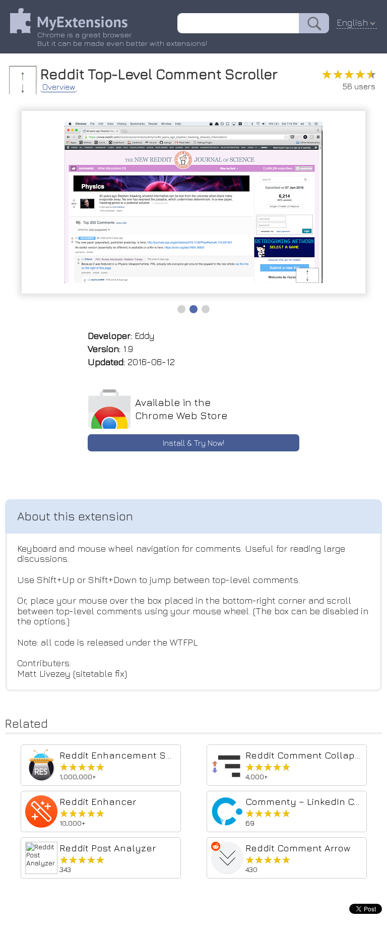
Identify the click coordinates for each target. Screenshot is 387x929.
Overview (58, 86)
